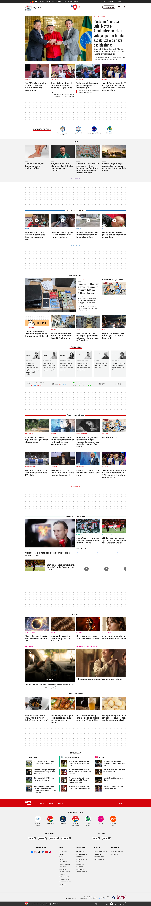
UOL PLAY (70, 1)
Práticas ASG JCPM (81, 854)
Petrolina (66, 838)
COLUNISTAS (76, 347)
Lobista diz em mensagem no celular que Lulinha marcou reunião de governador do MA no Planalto (44, 772)
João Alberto (62, 884)
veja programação (121, 904)
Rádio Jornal (114, 854)
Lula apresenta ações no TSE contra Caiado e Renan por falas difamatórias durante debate (110, 58)
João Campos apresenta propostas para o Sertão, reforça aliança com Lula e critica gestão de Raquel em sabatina (63, 94)
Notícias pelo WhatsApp (100, 851)
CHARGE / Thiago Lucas (112, 279)
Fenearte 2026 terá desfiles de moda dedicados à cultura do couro (113, 787)
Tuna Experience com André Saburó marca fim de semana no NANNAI (114, 771)
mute (96, 904)
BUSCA (103, 1)
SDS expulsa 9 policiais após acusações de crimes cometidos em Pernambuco (89, 308)
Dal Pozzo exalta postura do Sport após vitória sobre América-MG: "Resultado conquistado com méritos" (79, 780)
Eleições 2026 (110, 133)
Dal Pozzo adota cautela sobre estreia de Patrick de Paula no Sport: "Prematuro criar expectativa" (80, 772)
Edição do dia (78, 133)
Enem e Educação (64, 877)
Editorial (60, 803)
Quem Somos (80, 851)
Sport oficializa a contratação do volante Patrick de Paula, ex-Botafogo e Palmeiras (79, 787)
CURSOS (64, 1)
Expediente (79, 867)
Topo (120, 803)
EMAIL (119, 1)
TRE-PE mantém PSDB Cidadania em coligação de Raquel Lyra (88, 91)
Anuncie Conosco (99, 859)
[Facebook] (32, 852)
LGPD (78, 861)
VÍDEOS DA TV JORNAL (75, 210)
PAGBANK (58, 1)
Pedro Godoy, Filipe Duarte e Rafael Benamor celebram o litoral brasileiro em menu (113, 763)
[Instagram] (35, 852)
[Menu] (119, 7)
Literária (61, 887)
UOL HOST (52, 1)
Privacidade (79, 856)
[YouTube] (46, 852)
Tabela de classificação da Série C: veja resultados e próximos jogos (44, 779)
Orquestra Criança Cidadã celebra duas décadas (113, 779)
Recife (32, 838)
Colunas (41, 803)
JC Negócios (62, 867)
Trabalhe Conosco (81, 872)
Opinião (51, 803)
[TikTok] (50, 852)
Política (61, 854)
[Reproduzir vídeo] (86, 569)
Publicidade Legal (99, 856)
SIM (46, 687)
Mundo (61, 859)
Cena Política (63, 861)
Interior (106, 838)
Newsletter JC (98, 854)
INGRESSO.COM (44, 1)
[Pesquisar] (124, 7)
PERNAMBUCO (75, 275)
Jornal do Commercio (117, 851)
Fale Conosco (80, 869)
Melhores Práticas (81, 859)
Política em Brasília (64, 864)
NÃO (53, 687)
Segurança (62, 869)
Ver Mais (75, 179)
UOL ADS (76, 1)
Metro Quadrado (64, 879)
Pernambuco (63, 851)
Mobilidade (62, 874)
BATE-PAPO (111, 1)
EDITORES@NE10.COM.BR (102, 899)
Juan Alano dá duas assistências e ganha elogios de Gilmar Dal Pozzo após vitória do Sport (80, 763)
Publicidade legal (109, 7)
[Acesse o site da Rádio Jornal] (26, 904)
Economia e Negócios (65, 882)
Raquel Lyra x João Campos (62, 133)
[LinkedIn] (43, 852)
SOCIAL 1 (75, 614)
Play (111, 903)
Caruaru (42, 838)
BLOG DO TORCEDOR (75, 516)
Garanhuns (54, 838)
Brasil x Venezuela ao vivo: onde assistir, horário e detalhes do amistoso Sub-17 (44, 762)
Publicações (80, 864)
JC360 (75, 141)
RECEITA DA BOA (75, 693)
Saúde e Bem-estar (64, 872)
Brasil (60, 856)
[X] (39, 852)
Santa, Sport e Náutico (94, 133)
